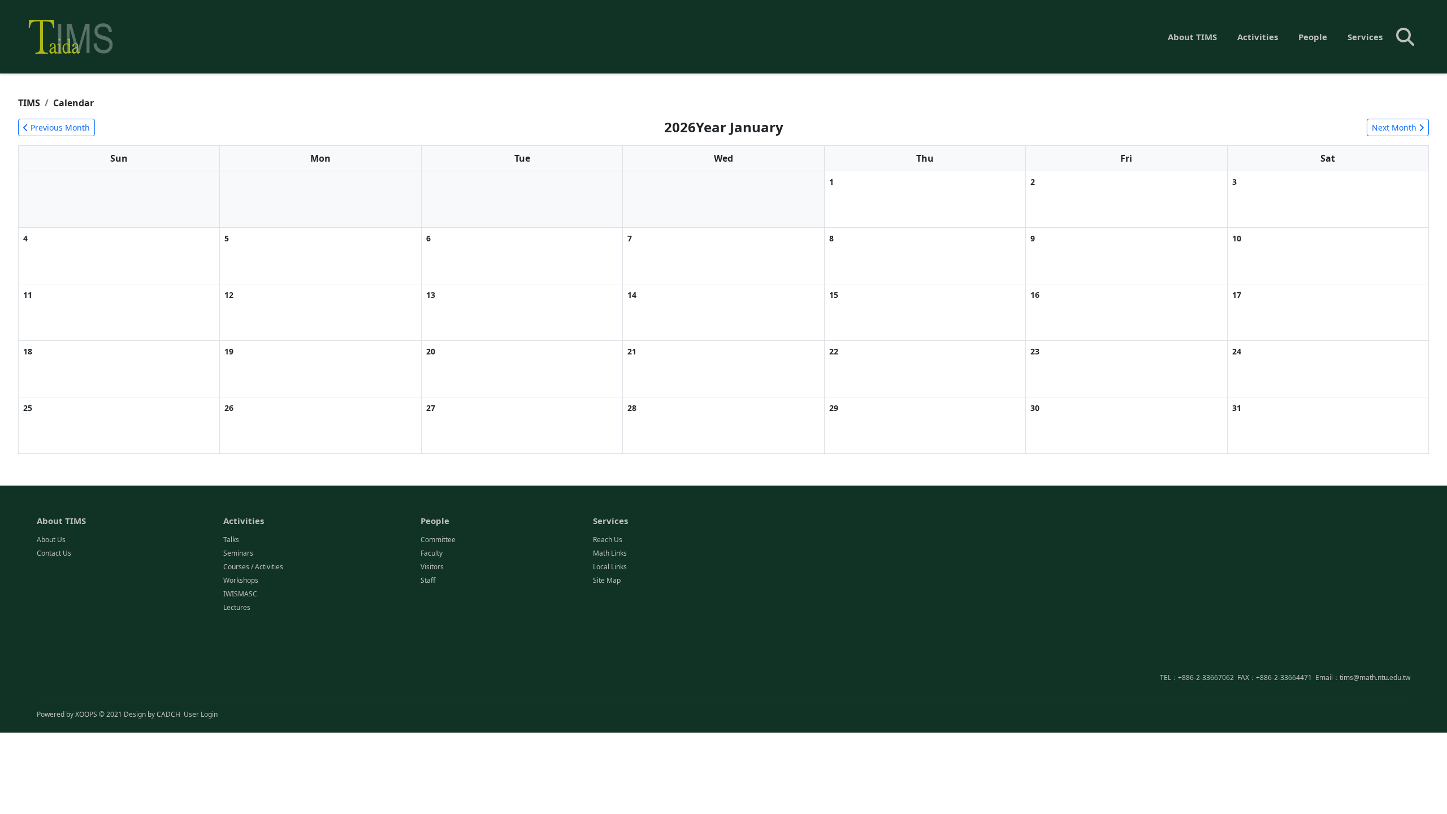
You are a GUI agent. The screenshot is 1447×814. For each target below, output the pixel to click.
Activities (1257, 36)
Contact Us (54, 553)
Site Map (607, 580)
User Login (201, 714)
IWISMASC (240, 594)
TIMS (29, 103)
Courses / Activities (253, 566)
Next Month (1395, 127)
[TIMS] (70, 37)
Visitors (432, 566)
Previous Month (59, 127)
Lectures (236, 607)
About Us (51, 539)
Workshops (240, 580)
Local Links (610, 566)
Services (1365, 36)
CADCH (168, 714)
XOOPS (86, 714)
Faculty (432, 553)
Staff (428, 580)
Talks (231, 539)
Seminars (238, 553)
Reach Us (607, 539)
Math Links (610, 553)
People (1312, 36)
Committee (438, 539)
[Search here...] (1405, 36)
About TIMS (1192, 36)
